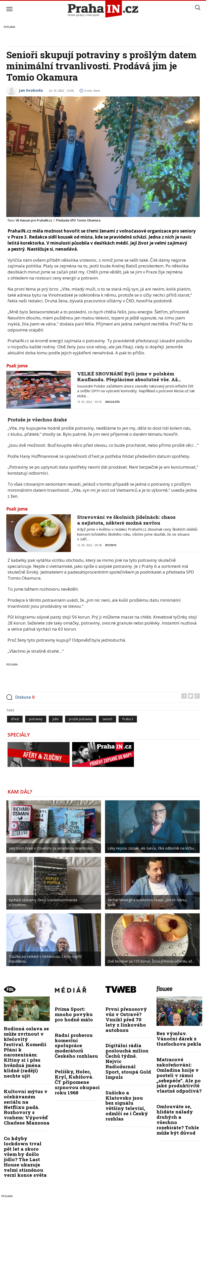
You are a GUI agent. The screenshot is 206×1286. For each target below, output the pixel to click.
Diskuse (25, 697)
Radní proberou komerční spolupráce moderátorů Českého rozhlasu (76, 1045)
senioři (107, 719)
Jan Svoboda (31, 90)
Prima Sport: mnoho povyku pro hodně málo (74, 1014)
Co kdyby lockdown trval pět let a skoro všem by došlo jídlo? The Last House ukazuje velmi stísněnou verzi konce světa (25, 1156)
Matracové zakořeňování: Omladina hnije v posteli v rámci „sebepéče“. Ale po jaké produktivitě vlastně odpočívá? (179, 1075)
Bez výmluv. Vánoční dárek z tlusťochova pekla (179, 1038)
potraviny (35, 719)
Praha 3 (127, 719)
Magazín (112, 402)
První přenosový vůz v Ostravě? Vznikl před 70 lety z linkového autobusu (126, 1019)
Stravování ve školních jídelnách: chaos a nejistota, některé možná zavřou (126, 520)
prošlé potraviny (80, 719)
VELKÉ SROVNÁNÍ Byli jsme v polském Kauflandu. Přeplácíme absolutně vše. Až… (129, 376)
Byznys (111, 545)
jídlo (56, 719)
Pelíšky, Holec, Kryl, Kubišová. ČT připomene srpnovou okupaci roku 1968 (77, 1082)
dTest (15, 719)
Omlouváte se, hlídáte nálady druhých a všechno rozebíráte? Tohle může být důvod (178, 1119)
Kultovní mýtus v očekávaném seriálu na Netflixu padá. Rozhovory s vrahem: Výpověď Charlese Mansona (26, 1107)
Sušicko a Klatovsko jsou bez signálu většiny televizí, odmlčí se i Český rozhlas (127, 1105)
